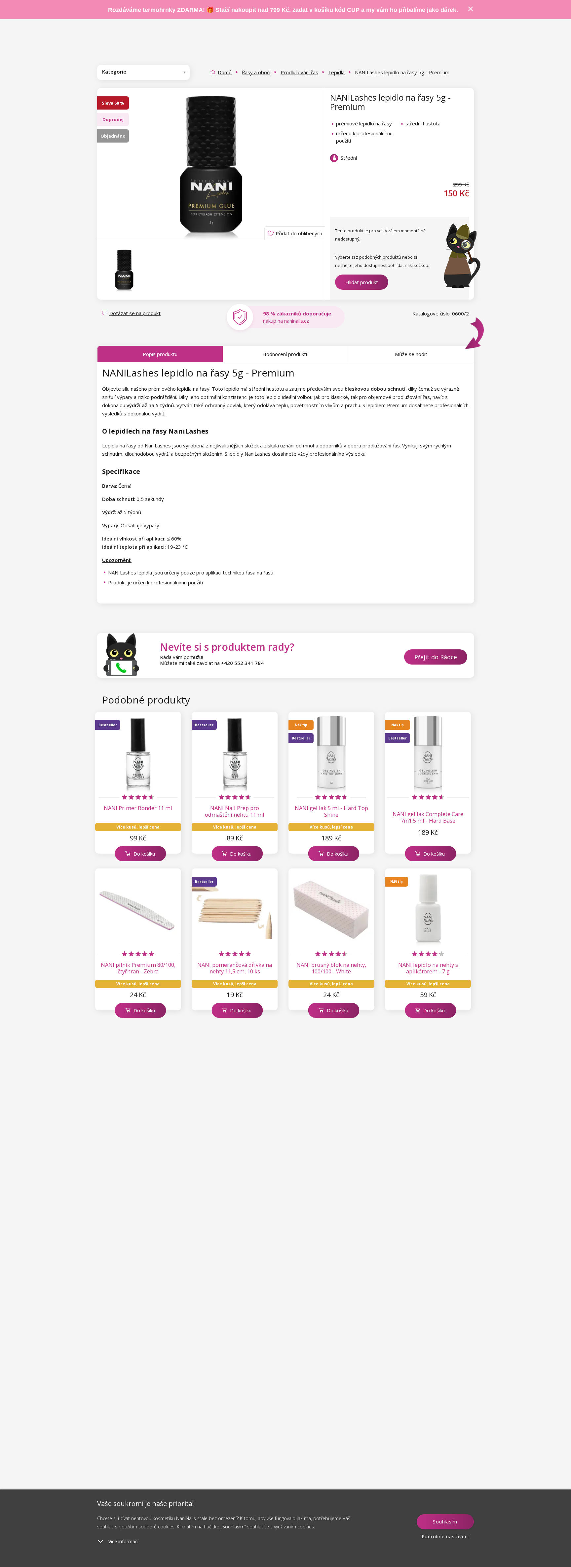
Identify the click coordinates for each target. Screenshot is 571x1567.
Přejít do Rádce (435, 657)
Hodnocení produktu (285, 354)
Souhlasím (445, 1521)
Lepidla (336, 72)
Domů (225, 72)
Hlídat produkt (361, 282)
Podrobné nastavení (445, 1536)
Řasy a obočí (256, 72)
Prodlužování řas (299, 72)
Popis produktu (160, 354)
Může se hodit (411, 354)
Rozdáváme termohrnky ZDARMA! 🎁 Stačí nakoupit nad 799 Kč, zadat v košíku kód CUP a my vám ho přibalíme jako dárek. (283, 10)
